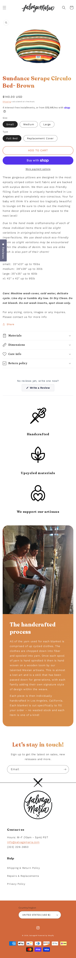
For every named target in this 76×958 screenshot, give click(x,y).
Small (10, 124)
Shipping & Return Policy (23, 867)
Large (47, 124)
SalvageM (33, 935)
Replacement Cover (40, 138)
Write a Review (41, 388)
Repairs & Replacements (23, 875)
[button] (4, 8)
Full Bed (12, 138)
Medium (28, 124)
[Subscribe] (65, 769)
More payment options (38, 169)
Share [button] (10, 324)
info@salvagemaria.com (23, 842)
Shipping (7, 102)
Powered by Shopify (46, 935)
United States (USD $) (36, 914)
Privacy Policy (16, 883)
